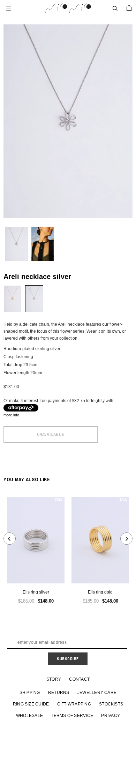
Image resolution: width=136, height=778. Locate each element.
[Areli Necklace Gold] (12, 298)
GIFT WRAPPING (74, 704)
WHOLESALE (29, 715)
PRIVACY (110, 715)
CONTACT (79, 679)
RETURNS (58, 692)
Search (115, 8)
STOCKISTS (111, 704)
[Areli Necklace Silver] (34, 298)
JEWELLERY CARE (96, 692)
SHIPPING (30, 692)
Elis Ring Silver (36, 592)
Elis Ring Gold (100, 592)
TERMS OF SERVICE (72, 715)
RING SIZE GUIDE (31, 704)
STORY (53, 679)
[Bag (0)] (129, 8)
